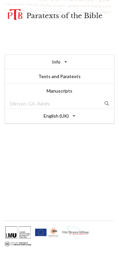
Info (56, 62)
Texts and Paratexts (59, 76)
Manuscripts (59, 91)
